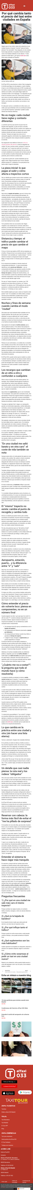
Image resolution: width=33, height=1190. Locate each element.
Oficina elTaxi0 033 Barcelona (9, 1158)
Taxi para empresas (7, 1136)
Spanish (21, 1188)
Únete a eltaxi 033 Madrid (8, 1112)
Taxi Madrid (5, 1122)
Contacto (3, 1155)
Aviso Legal (4, 1181)
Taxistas (4, 1109)
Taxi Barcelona (6, 1119)
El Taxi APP (5, 1125)
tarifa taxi (10, 722)
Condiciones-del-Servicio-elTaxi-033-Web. (15, 1008)
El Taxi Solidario (6, 1142)
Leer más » (4, 1003)
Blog (3, 1128)
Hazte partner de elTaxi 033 (9, 1139)
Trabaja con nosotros (7, 1145)
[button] (24, 5)
